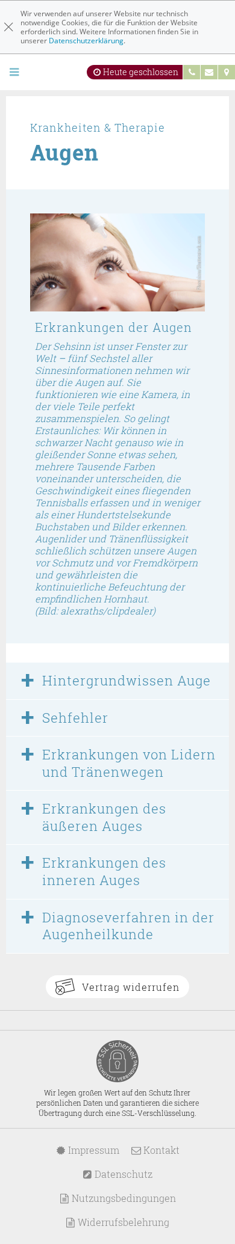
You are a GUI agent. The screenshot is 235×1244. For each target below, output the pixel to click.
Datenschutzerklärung (86, 40)
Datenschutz (122, 1174)
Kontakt (160, 1150)
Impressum (92, 1150)
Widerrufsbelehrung (122, 1222)
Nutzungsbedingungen (122, 1198)
